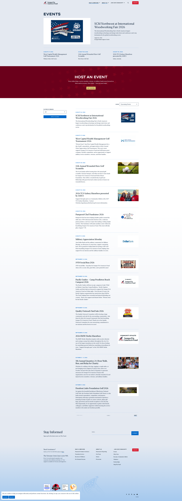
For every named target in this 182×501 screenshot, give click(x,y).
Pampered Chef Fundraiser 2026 (90, 214)
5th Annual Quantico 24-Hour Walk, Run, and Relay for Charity (91, 362)
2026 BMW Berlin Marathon (88, 336)
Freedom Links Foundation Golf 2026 (92, 388)
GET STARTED (91, 88)
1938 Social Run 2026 (85, 262)
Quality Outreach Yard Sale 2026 (90, 311)
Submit (135, 433)
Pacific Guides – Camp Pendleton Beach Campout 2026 (93, 280)
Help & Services (94, 2)
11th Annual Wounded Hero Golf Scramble (90, 167)
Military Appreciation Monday (89, 239)
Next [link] (135, 415)
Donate (135, 2)
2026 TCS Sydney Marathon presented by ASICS (92, 194)
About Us (104, 2)
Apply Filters (55, 116)
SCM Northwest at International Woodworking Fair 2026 (90, 116)
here (63, 451)
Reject (12, 497)
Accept (5, 497)
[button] (128, 2)
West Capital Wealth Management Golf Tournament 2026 (92, 139)
